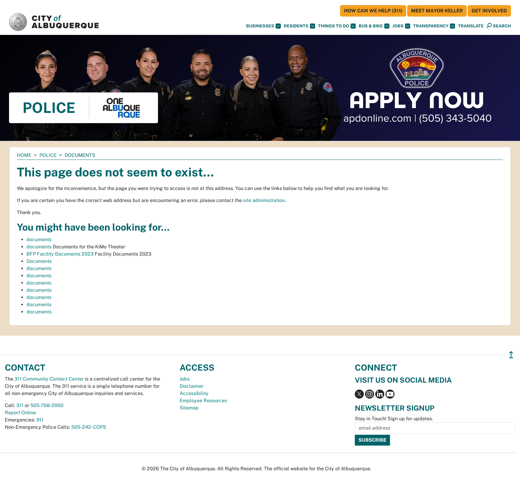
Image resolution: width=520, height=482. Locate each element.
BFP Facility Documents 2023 (60, 254)
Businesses (260, 25)
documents (38, 239)
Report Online (20, 412)
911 (40, 420)
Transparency (430, 25)
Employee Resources (203, 400)
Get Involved (489, 11)
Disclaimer (191, 386)
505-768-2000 (46, 405)
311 (19, 405)
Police (48, 155)
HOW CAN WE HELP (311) (373, 11)
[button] (471, 26)
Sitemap (189, 408)
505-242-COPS (88, 427)
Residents (296, 25)
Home (24, 155)
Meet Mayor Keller (437, 11)
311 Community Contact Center (49, 379)
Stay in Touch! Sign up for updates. (394, 418)
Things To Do (333, 25)
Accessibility (194, 393)
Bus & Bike (371, 25)
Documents (39, 261)
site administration (264, 200)
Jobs (398, 25)
